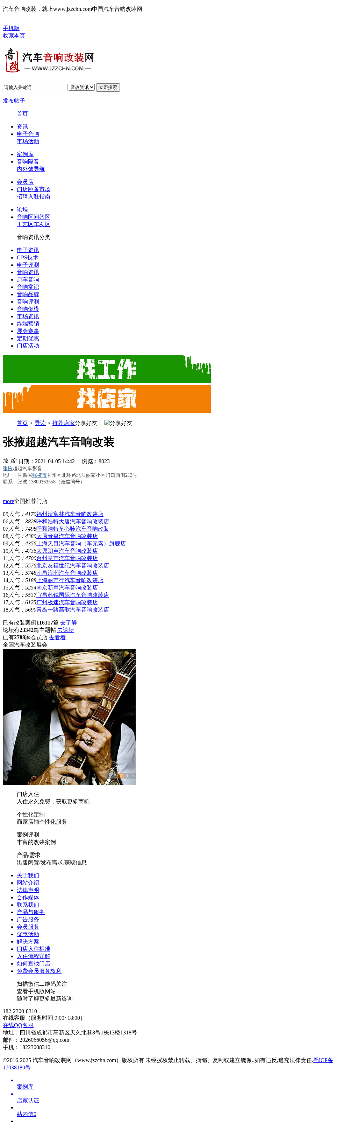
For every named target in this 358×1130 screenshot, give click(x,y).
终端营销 (28, 324)
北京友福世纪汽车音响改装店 (72, 566)
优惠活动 (28, 934)
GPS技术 (27, 257)
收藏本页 (14, 36)
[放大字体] (5, 460)
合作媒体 (28, 897)
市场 (22, 141)
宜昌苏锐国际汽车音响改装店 (72, 595)
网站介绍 (28, 883)
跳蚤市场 (39, 189)
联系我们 (28, 905)
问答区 (42, 217)
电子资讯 (28, 250)
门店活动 (28, 346)
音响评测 (28, 302)
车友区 (42, 224)
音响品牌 (28, 294)
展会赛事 (28, 331)
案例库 (25, 154)
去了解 (68, 623)
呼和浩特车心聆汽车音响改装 (72, 529)
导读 (40, 423)
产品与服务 (31, 912)
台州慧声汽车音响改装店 (67, 558)
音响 (33, 134)
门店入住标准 (33, 949)
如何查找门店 (33, 964)
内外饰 (25, 169)
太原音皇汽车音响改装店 (67, 536)
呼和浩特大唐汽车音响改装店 (72, 521)
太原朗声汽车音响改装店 (67, 551)
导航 (39, 169)
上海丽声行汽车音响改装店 (69, 580)
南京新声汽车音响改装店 (67, 588)
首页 (22, 114)
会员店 (25, 182)
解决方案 (28, 941)
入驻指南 (39, 197)
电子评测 (28, 265)
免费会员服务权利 (39, 971)
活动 (33, 141)
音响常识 (28, 287)
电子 (22, 134)
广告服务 (28, 919)
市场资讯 (28, 316)
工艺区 (25, 224)
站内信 (26, 1114)
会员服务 (28, 927)
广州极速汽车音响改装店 (67, 602)
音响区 (25, 217)
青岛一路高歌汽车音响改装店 (72, 610)
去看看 (57, 637)
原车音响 (28, 279)
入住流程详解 (33, 956)
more (8, 501)
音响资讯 (28, 272)
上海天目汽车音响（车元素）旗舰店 (81, 543)
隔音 (33, 162)
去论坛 (65, 630)
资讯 (22, 127)
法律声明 (28, 890)
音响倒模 (28, 309)
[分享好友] (118, 423)
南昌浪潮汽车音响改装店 (67, 573)
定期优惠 (28, 338)
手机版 (11, 28)
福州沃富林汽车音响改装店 (69, 514)
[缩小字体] (14, 460)
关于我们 (28, 875)
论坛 (22, 209)
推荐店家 (63, 423)
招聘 (22, 197)
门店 (22, 189)
